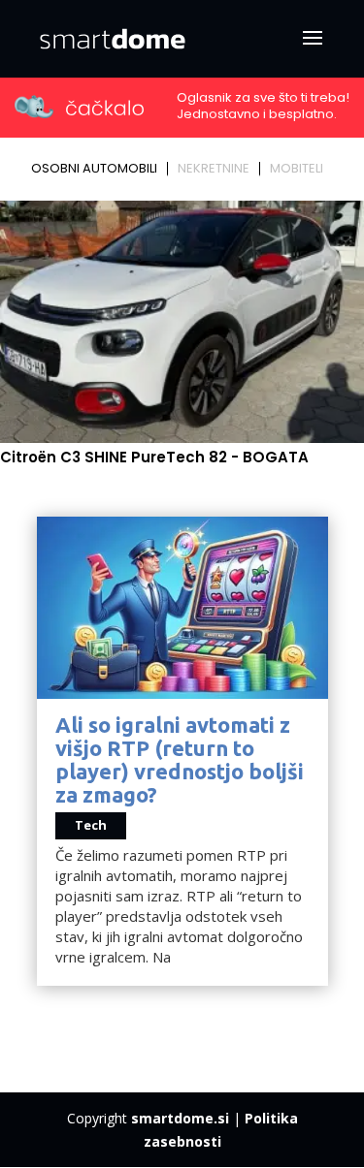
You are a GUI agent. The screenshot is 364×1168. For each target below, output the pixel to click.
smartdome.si (180, 1118)
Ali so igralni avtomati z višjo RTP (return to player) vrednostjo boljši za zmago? (179, 759)
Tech (91, 825)
